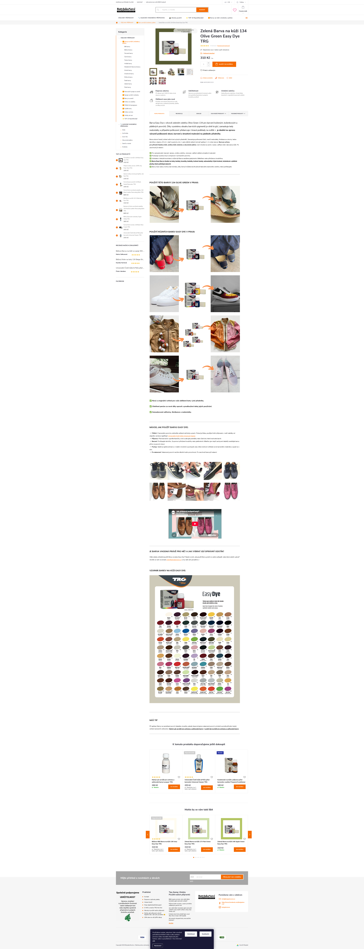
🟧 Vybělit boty (127, 108)
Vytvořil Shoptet (243, 945)
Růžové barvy (128, 77)
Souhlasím (205, 934)
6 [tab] (202, 857)
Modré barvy (128, 70)
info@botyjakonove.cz (174, 560)
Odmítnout (191, 934)
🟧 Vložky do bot (127, 115)
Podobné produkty (237, 113)
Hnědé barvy (128, 63)
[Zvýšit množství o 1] (208, 63)
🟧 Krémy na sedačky (128, 102)
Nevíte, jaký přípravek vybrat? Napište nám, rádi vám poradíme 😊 (154, 913)
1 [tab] (193, 857)
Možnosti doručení (209, 53)
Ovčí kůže (125, 133)
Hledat (202, 10)
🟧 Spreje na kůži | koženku (130, 95)
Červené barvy (128, 53)
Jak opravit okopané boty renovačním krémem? (180, 919)
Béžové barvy (128, 50)
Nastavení (157, 946)
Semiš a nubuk (126, 143)
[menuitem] (126, 18)
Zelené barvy (128, 84)
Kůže (123, 130)
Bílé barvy (127, 46)
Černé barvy (127, 57)
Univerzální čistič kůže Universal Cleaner (181, 436)
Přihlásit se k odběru (232, 877)
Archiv (171, 923)
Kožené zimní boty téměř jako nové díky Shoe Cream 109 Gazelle (179, 915)
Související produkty (217, 113)
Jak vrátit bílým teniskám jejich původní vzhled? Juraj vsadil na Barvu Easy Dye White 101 (180, 909)
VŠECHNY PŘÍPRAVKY (128, 38)
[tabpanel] (166, 771)
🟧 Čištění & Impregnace (129, 105)
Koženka (124, 147)
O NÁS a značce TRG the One (153, 908)
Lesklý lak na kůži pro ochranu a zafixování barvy (222, 729)
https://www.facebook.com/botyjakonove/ (233, 903)
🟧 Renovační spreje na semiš (131, 92)
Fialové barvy (128, 60)
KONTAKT (140, 2)
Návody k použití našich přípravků (154, 910)
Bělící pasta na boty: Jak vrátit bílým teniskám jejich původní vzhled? (179, 900)
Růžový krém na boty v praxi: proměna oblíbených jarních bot (180, 904)
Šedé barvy (127, 80)
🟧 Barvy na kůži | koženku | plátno (131, 42)
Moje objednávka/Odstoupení (152, 905)
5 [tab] (200, 857)
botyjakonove (226, 907)
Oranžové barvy (129, 74)
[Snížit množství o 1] (208, 65)
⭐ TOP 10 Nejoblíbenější (129, 119)
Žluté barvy (127, 87)
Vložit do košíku (226, 64)
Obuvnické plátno (127, 140)
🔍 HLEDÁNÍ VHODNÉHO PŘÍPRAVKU (128, 125)
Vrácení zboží (148, 902)
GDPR (191, 881)
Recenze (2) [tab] (179, 113)
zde (154, 941)
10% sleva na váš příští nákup (153, 917)
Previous (148, 834)
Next (250, 834)
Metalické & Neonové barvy (132, 67)
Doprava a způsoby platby (152, 899)
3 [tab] (197, 857)
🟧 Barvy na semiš (127, 98)
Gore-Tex (125, 137)
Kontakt (146, 897)
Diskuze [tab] (198, 113)
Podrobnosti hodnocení (223, 46)
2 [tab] (195, 857)
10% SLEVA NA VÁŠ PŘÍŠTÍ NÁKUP (156, 2)
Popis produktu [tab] (159, 113)
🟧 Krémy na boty (127, 112)
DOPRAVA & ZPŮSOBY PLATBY (125, 2)
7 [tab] (203, 857)
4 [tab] (198, 857)
